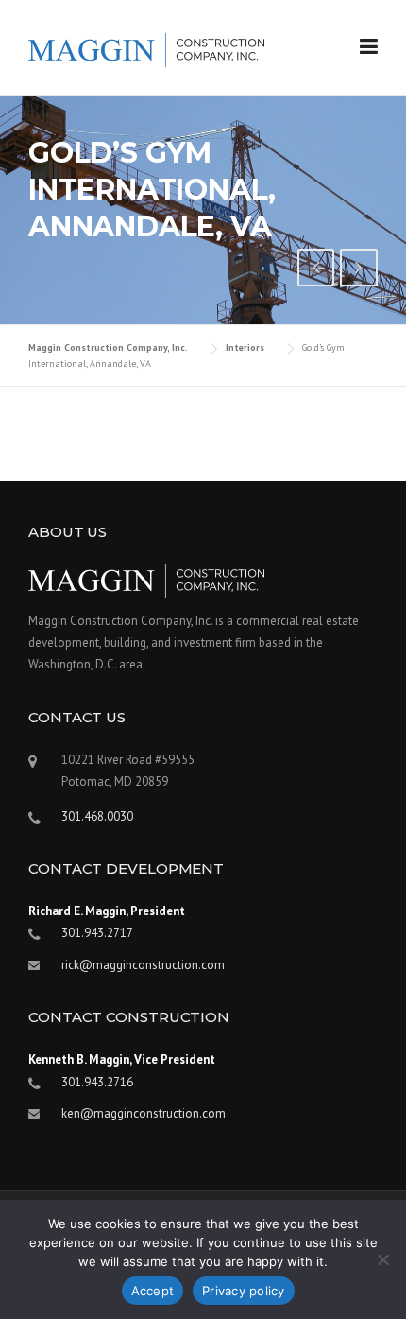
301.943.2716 (97, 1082)
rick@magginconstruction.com (143, 965)
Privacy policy (243, 1290)
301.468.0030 (97, 816)
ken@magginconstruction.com (143, 1113)
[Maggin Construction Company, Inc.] (146, 49)
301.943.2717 (97, 933)
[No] (382, 1259)
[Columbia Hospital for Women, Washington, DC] (359, 269)
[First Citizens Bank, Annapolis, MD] (316, 269)
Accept (153, 1290)
